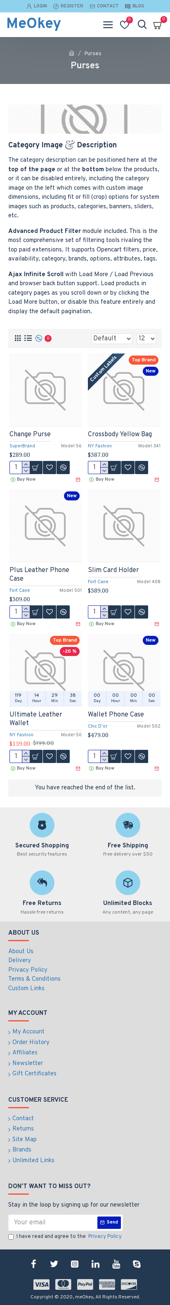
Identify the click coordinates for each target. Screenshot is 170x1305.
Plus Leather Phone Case (39, 574)
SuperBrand (22, 446)
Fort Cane (19, 590)
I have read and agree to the (69, 1236)
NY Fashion (100, 446)
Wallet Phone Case (116, 715)
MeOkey (33, 24)
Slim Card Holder (113, 570)
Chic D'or (97, 726)
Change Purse (30, 434)
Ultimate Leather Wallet (35, 719)
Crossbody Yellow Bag (120, 434)
